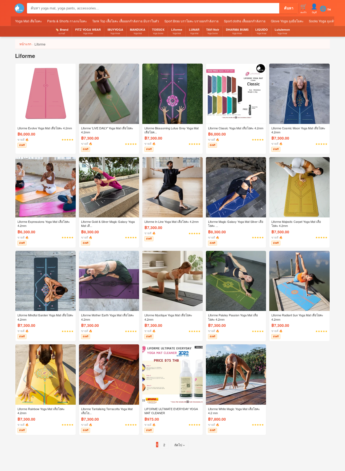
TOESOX (158, 31)
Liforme (176, 31)
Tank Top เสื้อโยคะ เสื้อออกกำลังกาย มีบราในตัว (125, 21)
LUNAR (194, 31)
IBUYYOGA (115, 31)
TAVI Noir (212, 31)
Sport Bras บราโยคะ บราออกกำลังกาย (191, 21)
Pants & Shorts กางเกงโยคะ (67, 21)
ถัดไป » (179, 444)
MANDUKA (137, 31)
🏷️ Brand (61, 31)
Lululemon (282, 31)
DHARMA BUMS (237, 31)
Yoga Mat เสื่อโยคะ (28, 21)
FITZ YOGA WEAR (88, 31)
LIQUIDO (261, 31)
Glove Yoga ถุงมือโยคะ (287, 21)
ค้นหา (288, 8)
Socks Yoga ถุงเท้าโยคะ (326, 21)
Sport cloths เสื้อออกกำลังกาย (244, 21)
